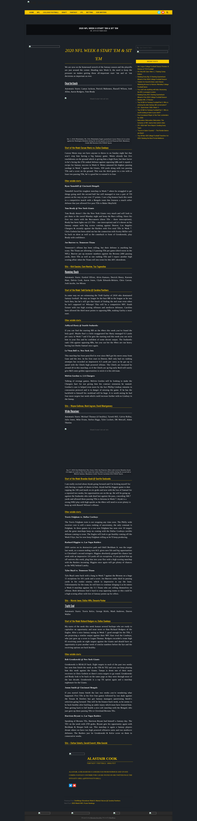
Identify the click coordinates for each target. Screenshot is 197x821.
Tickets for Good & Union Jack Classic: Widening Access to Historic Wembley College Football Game (153, 84)
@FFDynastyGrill (91, 778)
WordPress (112, 818)
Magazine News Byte (96, 818)
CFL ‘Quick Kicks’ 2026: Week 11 (148, 107)
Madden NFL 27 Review (145, 100)
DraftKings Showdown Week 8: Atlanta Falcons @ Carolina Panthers (97, 801)
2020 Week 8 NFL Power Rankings (83, 803)
